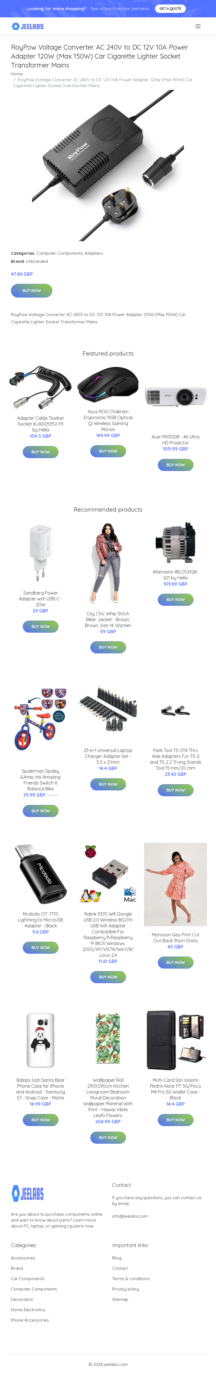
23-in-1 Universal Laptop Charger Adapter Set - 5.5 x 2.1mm (108, 756)
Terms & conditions (131, 1278)
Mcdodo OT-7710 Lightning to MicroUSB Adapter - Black (40, 920)
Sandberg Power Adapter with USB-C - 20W (40, 598)
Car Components (27, 1278)
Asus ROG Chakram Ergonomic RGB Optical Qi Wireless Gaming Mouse (108, 420)
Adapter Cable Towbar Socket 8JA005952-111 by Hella (40, 424)
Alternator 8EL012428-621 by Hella (175, 575)
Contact (120, 1268)
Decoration (22, 1299)
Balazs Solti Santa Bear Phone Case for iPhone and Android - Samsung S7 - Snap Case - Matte (40, 1089)
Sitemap (120, 1299)
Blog (117, 1258)
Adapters (94, 253)
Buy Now (31, 290)
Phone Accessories (30, 1320)
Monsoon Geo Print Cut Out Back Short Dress (175, 937)
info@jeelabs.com (130, 1216)
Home (17, 73)
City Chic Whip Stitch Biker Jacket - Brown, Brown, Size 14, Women (108, 619)
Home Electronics (28, 1309)
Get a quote (170, 8)
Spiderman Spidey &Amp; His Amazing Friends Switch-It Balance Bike (40, 780)
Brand (17, 1268)
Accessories (23, 1258)
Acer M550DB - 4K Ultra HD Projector (175, 439)
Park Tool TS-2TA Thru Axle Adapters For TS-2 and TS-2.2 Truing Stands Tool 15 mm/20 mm (175, 759)
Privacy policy (125, 1289)
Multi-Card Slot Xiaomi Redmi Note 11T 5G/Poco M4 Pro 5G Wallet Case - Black (175, 1089)
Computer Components (60, 253)
